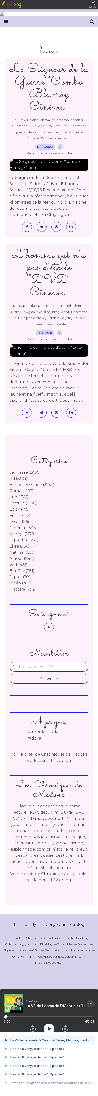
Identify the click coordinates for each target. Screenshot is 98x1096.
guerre (20, 132)
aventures (20, 305)
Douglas (28, 312)
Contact (83, 944)
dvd (41, 126)
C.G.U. (36, 950)
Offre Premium (22, 956)
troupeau (36, 324)
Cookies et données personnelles (59, 956)
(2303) (18, 478)
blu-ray (19, 120)
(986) (19, 546)
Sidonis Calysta (40, 138)
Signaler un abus (15, 950)
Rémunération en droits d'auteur (67, 950)
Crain (15, 312)
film (49, 126)
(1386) (19, 521)
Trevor (78, 318)
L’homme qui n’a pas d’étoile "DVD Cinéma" (49, 273)
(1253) (24, 540)
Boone (33, 120)
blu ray (35, 305)
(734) (22, 589)
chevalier (47, 120)
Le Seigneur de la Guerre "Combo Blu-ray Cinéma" (49, 88)
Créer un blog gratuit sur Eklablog (28, 944)
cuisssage (20, 126)
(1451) (20, 509)
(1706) (23, 503)
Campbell (63, 305)
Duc (32, 126)
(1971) (22, 491)
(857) (22, 552)
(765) (20, 583)
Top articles (65, 944)
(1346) (23, 528)
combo (76, 120)
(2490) (25, 472)
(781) (22, 571)
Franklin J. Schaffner (70, 126)
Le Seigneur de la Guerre (62, 132)
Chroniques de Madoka (64, 874)
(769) (21, 577)
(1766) (19, 497)
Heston (33, 132)
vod (67, 138)
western (63, 324)
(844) (22, 558)
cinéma (62, 120)
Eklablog (76, 924)
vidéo (58, 138)
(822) (18, 564)
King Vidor (60, 312)
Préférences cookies (48, 962)
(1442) (20, 515)
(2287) (32, 484)
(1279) (22, 534)
